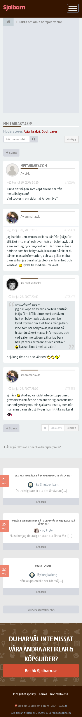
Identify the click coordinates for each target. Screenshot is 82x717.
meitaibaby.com (18, 123)
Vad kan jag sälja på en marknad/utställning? (43, 475)
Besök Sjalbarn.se (41, 670)
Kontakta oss (59, 694)
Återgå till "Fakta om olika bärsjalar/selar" (33, 447)
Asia (27, 131)
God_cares (50, 131)
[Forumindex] (8, 22)
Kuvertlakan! (43, 565)
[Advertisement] (41, 70)
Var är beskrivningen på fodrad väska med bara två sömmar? (43, 522)
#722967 (70, 182)
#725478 (70, 297)
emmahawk (32, 216)
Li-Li (27, 173)
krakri (35, 131)
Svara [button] (12, 153)
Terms (43, 694)
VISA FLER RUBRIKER (41, 609)
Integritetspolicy (24, 694)
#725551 (70, 389)
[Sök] (34, 139)
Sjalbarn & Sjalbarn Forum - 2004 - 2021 (41, 705)
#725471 (70, 230)
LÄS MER (41, 501)
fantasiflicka (32, 283)
